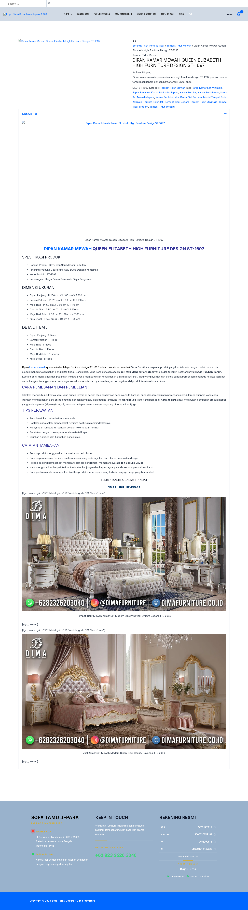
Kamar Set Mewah (208, 92)
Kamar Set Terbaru (191, 97)
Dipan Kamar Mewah (68, 248)
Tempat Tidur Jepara (177, 102)
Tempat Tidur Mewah (179, 45)
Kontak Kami (83, 14)
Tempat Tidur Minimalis (203, 102)
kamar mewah (37, 367)
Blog (181, 14)
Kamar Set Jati (188, 92)
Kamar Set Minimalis (167, 97)
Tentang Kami (167, 14)
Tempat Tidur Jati (153, 102)
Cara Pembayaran (123, 14)
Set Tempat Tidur (154, 45)
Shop (66, 14)
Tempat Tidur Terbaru (162, 106)
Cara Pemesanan (102, 14)
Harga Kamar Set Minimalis (206, 87)
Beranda (137, 45)
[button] (70, 14)
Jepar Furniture (141, 92)
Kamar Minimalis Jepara (164, 92)
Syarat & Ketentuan (146, 14)
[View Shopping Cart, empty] (239, 14)
